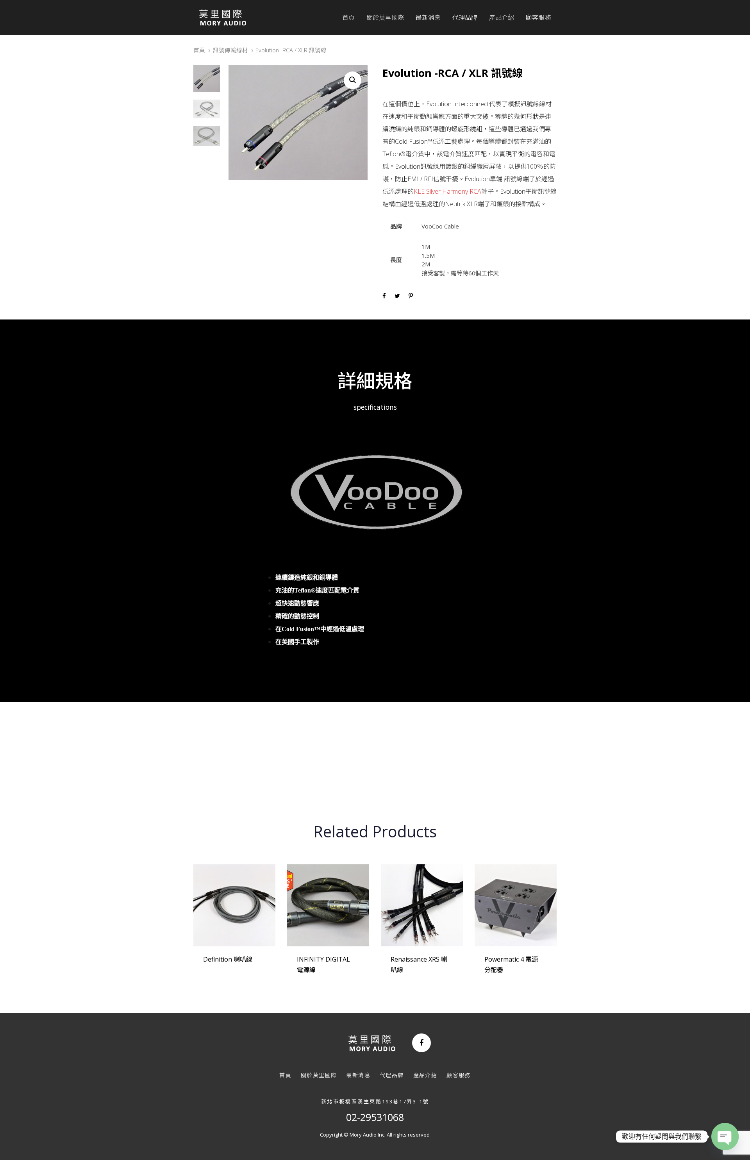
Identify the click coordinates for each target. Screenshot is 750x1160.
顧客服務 (458, 1075)
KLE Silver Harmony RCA (447, 191)
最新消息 (358, 1075)
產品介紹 (425, 1075)
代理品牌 (392, 1075)
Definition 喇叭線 (227, 959)
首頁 (199, 50)
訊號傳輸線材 (230, 50)
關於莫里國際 (319, 1075)
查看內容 (221, 969)
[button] (352, 80)
